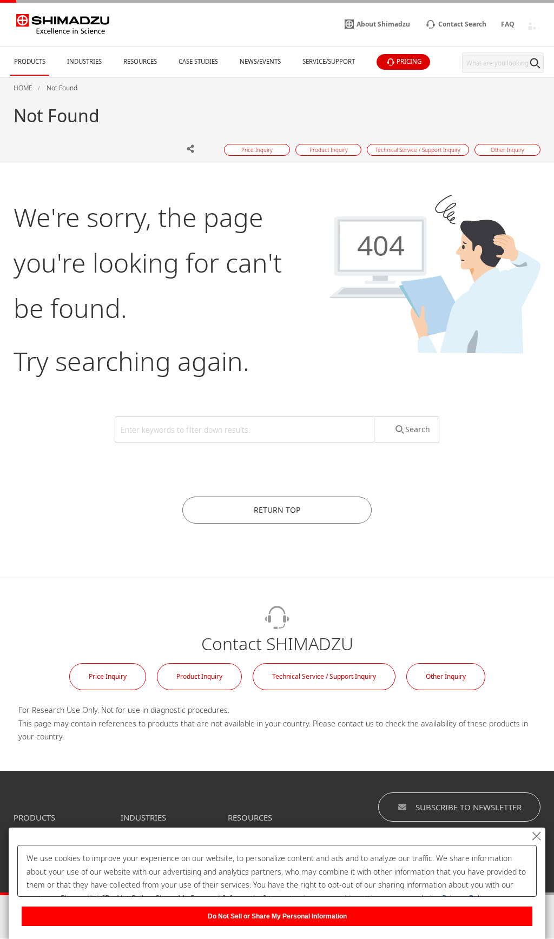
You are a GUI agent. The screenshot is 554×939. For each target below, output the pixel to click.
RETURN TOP (277, 510)
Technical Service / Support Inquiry (324, 676)
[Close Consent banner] (536, 836)
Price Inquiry (108, 676)
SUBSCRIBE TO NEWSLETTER (469, 807)
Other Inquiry (446, 676)
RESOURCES (250, 817)
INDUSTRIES (143, 817)
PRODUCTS (34, 817)
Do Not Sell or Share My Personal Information (277, 916)
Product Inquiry (199, 676)
